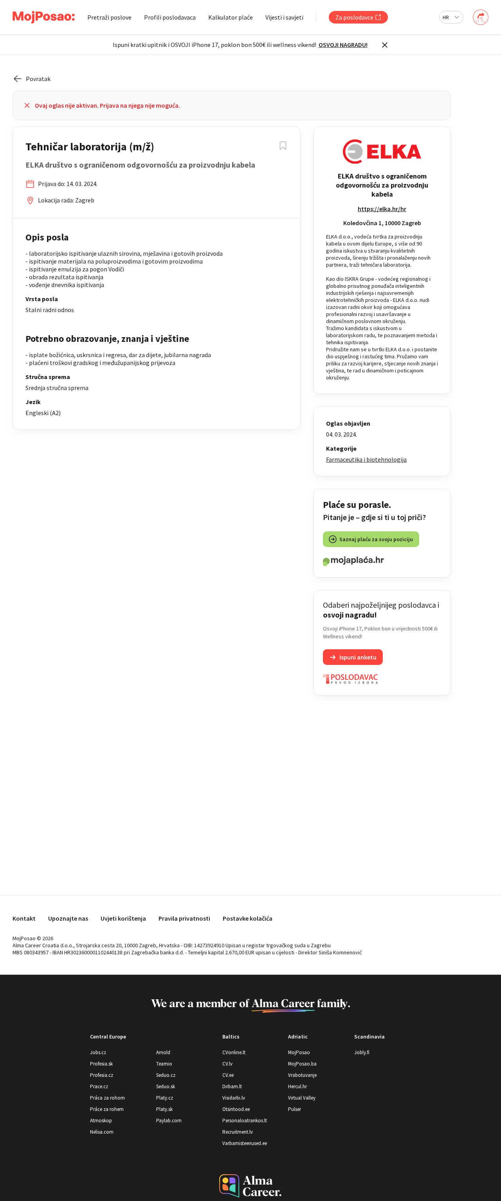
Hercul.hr (297, 1086)
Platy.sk (164, 1109)
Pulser (294, 1109)
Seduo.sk (165, 1086)
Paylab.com (169, 1120)
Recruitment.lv (237, 1132)
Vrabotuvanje (302, 1075)
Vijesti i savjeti (284, 17)
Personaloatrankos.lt (244, 1120)
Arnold (163, 1052)
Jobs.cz (98, 1052)
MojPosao (299, 1052)
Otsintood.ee (236, 1109)
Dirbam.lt (232, 1086)
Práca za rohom (107, 1097)
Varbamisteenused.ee (244, 1143)
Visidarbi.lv (233, 1097)
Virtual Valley (301, 1097)
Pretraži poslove (109, 17)
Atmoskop (101, 1120)
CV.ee (228, 1075)
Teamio (164, 1063)
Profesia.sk (101, 1063)
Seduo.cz (165, 1075)
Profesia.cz (101, 1075)
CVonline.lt (233, 1052)
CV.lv (227, 1063)
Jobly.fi (361, 1052)
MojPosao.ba (302, 1063)
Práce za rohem (107, 1109)
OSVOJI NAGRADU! (343, 45)
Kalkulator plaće (230, 17)
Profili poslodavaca (170, 17)
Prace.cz (99, 1086)
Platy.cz (164, 1097)
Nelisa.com (102, 1132)
